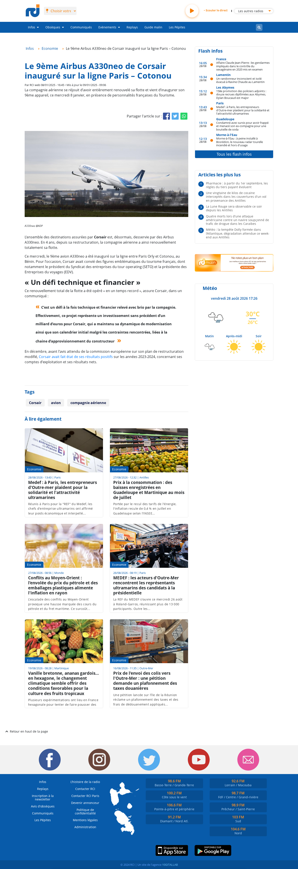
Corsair (35, 402)
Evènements (107, 27)
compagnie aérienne (88, 402)
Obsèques (52, 27)
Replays (132, 27)
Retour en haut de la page (29, 731)
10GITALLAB (170, 865)
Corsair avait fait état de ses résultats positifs (76, 356)
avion (56, 402)
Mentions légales (85, 820)
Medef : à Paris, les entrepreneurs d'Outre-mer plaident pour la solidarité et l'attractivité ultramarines (242, 110)
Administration (85, 827)
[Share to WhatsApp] (183, 116)
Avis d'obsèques (43, 806)
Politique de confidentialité (85, 811)
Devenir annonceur (85, 803)
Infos (31, 27)
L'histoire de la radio (85, 782)
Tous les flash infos (234, 154)
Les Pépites (177, 27)
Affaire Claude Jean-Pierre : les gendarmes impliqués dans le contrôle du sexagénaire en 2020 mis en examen (243, 66)
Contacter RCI (85, 789)
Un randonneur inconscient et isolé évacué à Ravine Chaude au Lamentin (240, 80)
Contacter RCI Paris (85, 796)
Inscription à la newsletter (43, 797)
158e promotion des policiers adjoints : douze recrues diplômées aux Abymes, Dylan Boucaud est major (241, 94)
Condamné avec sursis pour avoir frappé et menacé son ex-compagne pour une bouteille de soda (242, 126)
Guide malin (153, 27)
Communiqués (81, 27)
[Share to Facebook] (166, 116)
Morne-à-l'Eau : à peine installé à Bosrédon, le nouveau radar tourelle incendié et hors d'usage (239, 141)
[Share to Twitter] (175, 116)
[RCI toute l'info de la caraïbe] (33, 11)
